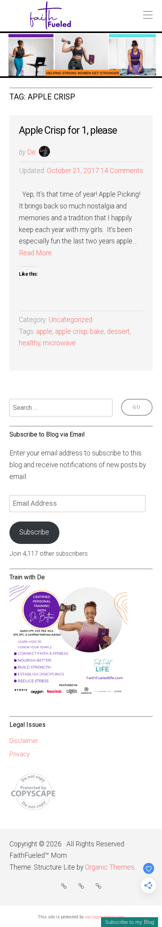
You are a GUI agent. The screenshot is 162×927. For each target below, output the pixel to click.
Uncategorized (70, 320)
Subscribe (34, 532)
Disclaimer (23, 741)
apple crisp (71, 331)
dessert (118, 331)
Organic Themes (109, 867)
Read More (35, 253)
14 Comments (121, 171)
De (31, 152)
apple (44, 331)
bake (97, 331)
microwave (59, 343)
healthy (29, 343)
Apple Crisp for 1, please (68, 130)
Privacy (19, 754)
